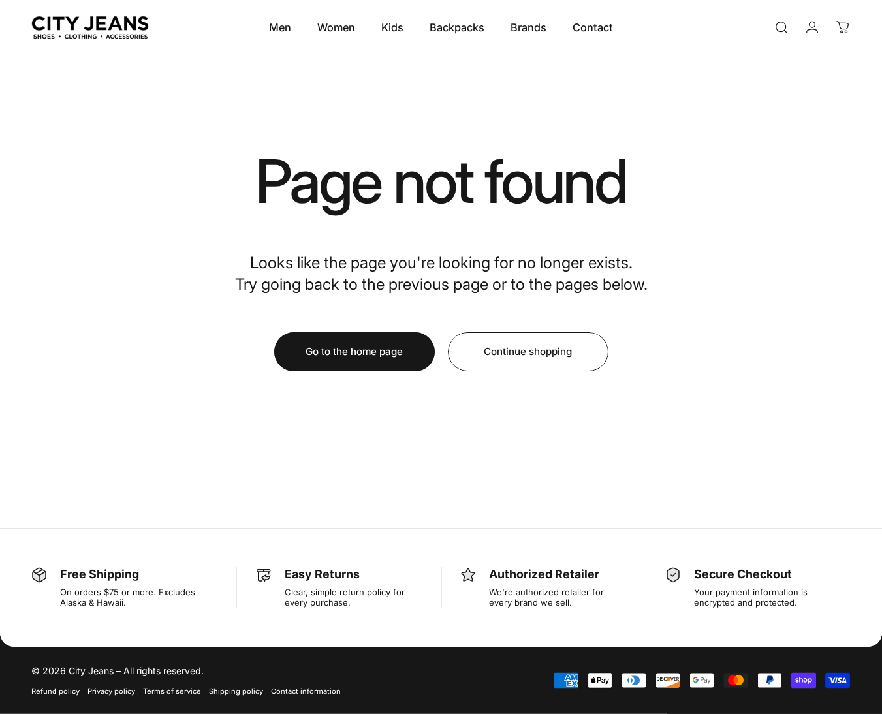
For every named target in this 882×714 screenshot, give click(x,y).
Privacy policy (111, 691)
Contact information (306, 691)
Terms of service (172, 691)
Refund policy (55, 691)
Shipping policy (236, 691)
